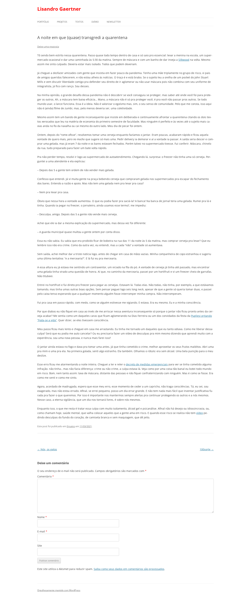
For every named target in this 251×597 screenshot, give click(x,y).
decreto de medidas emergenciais (147, 364)
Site (39, 545)
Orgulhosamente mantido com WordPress (58, 590)
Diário (95, 21)
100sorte (207, 449)
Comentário (45, 476)
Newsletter (114, 21)
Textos (79, 21)
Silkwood (183, 59)
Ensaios (71, 426)
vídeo (199, 413)
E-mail (42, 531)
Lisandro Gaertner (59, 9)
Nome (42, 517)
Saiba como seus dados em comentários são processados (129, 569)
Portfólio (43, 21)
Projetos (62, 21)
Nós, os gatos (47, 449)
